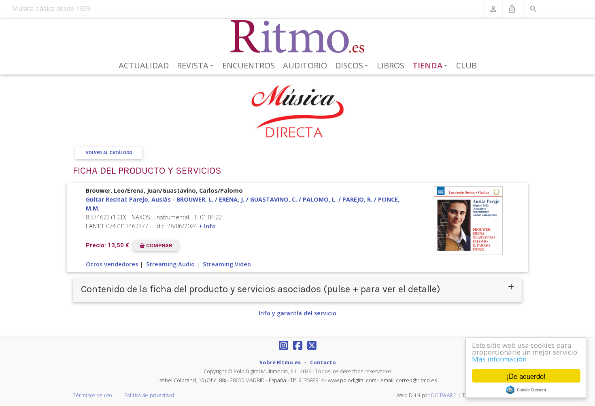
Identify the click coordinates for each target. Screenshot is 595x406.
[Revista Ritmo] (298, 37)
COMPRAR (158, 245)
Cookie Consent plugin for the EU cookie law (526, 389)
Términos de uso (92, 395)
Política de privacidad (149, 395)
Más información (499, 358)
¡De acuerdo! (526, 376)
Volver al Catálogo (109, 152)
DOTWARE (444, 395)
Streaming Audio (170, 264)
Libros (390, 65)
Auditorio (305, 65)
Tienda (431, 66)
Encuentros (248, 65)
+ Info (207, 226)
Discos (353, 66)
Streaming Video (227, 264)
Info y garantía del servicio (297, 313)
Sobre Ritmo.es (280, 362)
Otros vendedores (112, 264)
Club (466, 65)
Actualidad (144, 65)
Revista (196, 66)
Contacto (323, 362)
